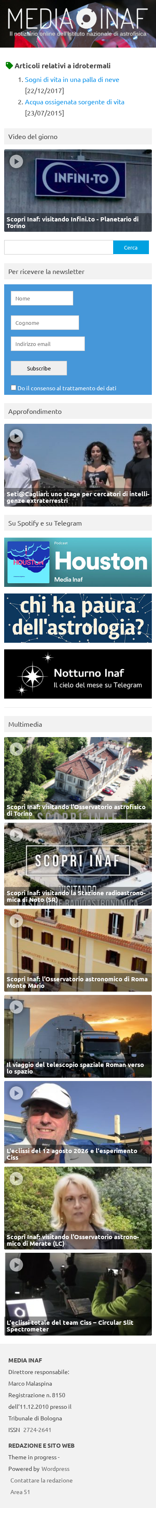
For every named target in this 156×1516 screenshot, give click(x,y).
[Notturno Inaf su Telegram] (78, 700)
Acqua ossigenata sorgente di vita (74, 101)
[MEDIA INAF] (78, 27)
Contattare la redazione (41, 1480)
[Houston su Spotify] (78, 588)
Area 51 (20, 1491)
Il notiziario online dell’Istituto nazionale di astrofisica (78, 33)
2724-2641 (37, 1429)
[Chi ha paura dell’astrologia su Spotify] (78, 644)
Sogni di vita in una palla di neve (72, 79)
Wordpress (55, 1468)
